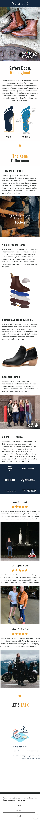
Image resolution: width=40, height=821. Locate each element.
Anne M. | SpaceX (20, 501)
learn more (21, 800)
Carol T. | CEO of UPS (20, 565)
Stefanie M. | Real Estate (20, 629)
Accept (19, 805)
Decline (19, 811)
